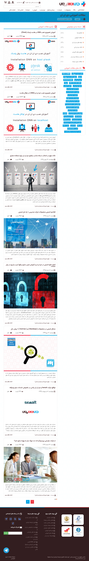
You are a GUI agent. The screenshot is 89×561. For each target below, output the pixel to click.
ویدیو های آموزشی (49, 530)
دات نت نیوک (77, 74)
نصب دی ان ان (72, 110)
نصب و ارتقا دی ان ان (71, 57)
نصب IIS (80, 126)
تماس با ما (20, 10)
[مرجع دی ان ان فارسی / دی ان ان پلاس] (84, 19)
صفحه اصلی (81, 10)
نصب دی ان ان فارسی (72, 101)
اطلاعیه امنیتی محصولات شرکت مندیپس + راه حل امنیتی (36, 212)
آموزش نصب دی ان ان (75, 113)
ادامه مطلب (9, 87)
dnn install (78, 116)
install (65, 113)
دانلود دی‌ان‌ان (50, 517)
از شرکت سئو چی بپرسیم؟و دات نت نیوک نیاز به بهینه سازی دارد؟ (34, 441)
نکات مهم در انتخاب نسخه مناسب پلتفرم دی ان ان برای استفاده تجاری (32, 156)
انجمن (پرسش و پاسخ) (30, 544)
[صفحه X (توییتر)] (15, 519)
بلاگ (74, 10)
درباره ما (28, 10)
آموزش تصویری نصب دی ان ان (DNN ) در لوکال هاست (37, 93)
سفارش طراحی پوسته (49, 520)
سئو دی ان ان (77, 86)
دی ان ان (43, 10)
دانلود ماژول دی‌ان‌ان (49, 528)
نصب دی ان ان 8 (76, 119)
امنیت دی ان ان (72, 95)
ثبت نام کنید (19, 2)
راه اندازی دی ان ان (72, 89)
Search (5, 6)
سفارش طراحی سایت (49, 523)
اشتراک (5, 533)
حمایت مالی (12, 10)
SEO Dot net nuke (75, 83)
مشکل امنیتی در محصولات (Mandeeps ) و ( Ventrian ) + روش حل (33, 329)
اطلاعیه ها (71, 33)
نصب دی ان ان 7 (68, 116)
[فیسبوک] (12, 523)
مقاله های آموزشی (49, 533)
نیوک (65, 83)
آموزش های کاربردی (71, 52)
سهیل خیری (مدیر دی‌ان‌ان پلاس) (42, 87)
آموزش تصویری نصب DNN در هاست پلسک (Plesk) (38, 32)
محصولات (68, 10)
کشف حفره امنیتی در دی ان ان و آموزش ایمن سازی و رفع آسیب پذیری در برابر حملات (30, 266)
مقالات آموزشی (71, 38)
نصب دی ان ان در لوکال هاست (72, 132)
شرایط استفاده (12, 557)
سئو (80, 77)
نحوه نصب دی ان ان (73, 107)
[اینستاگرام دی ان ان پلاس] (10, 519)
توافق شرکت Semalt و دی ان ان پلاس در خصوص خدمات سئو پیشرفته (32, 388)
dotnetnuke (68, 80)
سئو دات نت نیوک (70, 77)
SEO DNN (66, 74)
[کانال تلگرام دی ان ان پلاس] (6, 519)
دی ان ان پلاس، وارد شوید (32, 2)
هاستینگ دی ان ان (49, 536)
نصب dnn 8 (67, 119)
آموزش (35, 10)
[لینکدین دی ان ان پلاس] (19, 519)
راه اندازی (73, 126)
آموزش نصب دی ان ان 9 (73, 104)
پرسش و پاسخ (50, 10)
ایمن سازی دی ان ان (73, 92)
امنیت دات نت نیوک (72, 98)
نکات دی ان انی (71, 47)
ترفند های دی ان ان (71, 42)
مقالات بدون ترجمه (71, 62)
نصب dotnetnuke (72, 129)
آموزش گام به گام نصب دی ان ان (72, 122)
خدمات (60, 10)
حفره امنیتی (67, 86)
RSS (83, 32)
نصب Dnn (65, 126)
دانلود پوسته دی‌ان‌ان (49, 525)
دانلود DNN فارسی (32, 542)
